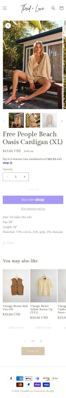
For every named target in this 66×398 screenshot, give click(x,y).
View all (33, 351)
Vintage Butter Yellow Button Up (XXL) (41, 309)
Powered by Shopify (44, 391)
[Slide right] (62, 121)
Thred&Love (26, 391)
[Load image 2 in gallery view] (32, 120)
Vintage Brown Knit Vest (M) (15, 308)
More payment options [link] (33, 208)
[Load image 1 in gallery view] (16, 120)
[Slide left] (4, 121)
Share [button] (10, 242)
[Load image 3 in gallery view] (49, 120)
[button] (5, 8)
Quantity (8, 169)
